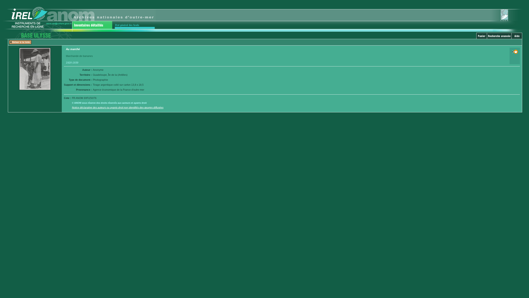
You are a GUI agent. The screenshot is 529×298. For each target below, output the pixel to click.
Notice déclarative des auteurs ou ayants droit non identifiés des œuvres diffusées (117, 107)
